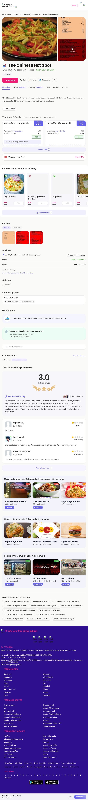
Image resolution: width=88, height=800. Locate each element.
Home (4, 14)
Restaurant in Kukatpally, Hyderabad (16, 601)
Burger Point (48, 739)
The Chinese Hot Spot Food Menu (38, 619)
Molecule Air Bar (10, 745)
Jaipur (6, 683)
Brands (29, 767)
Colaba (46, 720)
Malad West (8, 723)
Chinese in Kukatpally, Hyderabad (67, 601)
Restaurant (37, 14)
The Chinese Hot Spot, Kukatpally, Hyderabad (19, 610)
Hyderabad (18, 14)
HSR (5, 708)
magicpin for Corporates (43, 767)
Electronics (49, 650)
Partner (22, 767)
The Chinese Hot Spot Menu (13, 619)
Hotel (57, 650)
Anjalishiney (18, 422)
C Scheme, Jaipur (50, 717)
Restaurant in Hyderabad (42, 601)
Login (74, 5)
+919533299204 (79, 265)
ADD (38, 137)
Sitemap (8, 767)
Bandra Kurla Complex (12, 720)
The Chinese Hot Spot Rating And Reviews (50, 614)
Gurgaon (46, 674)
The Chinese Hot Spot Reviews (49, 610)
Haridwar (46, 695)
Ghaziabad (8, 680)
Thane (45, 689)
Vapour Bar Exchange (12, 748)
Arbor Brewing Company (13, 739)
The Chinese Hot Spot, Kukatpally (15, 606)
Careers (65, 767)
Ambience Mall (49, 711)
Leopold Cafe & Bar (51, 751)
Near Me (42, 763)
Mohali (6, 686)
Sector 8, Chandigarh (12, 714)
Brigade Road (48, 705)
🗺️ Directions (44, 80)
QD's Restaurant (10, 757)
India (10, 14)
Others (8, 778)
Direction (82, 255)
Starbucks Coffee (11, 751)
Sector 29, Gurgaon (51, 708)
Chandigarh (48, 677)
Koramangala (9, 705)
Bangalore (8, 677)
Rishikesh (7, 692)
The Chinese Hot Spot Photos (71, 606)
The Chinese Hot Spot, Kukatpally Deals (43, 606)
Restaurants (6, 650)
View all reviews (42, 468)
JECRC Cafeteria (49, 748)
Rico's (45, 754)
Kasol (6, 695)
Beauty (16, 650)
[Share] (54, 80)
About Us (18, 763)
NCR (44, 683)
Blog (36, 763)
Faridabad (47, 680)
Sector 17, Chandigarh (52, 714)
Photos (6, 228)
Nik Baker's (8, 742)
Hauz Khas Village (10, 726)
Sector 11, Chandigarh (12, 717)
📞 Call (23, 80)
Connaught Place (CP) (52, 723)
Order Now (10, 80)
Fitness (39, 650)
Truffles (7, 736)
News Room (9, 763)
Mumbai (46, 686)
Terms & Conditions (69, 763)
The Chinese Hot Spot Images (63, 619)
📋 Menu (32, 80)
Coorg (45, 692)
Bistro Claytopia (49, 736)
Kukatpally (27, 14)
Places (15, 767)
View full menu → (79, 356)
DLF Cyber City (9, 711)
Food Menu (17, 228)
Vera (56, 767)
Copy (72, 255)
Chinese (7, 285)
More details (17, 131)
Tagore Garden (49, 726)
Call (70, 797)
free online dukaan (27, 630)
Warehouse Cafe (50, 745)
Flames (46, 742)
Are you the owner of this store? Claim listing (17, 273)
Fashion (23, 650)
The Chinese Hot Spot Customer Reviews (18, 614)
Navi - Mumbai (9, 689)
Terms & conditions (14, 347)
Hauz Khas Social (49, 757)
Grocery (31, 650)
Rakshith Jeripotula (22, 451)
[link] (13, 190)
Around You (28, 763)
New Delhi (7, 674)
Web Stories (74, 767)
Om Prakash (18, 437)
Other (73, 650)
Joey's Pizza (8, 754)
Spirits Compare (54, 763)
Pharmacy (65, 650)
